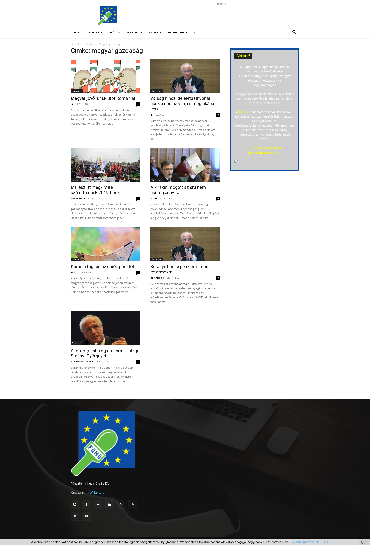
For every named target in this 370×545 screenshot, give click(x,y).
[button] (294, 33)
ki (72, 104)
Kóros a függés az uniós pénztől (102, 266)
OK (326, 542)
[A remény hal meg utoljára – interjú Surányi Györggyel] (105, 328)
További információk (304, 542)
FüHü (78, 32)
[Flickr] (98, 504)
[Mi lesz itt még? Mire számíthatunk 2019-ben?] (105, 165)
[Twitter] (75, 516)
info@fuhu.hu (95, 492)
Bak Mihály (78, 198)
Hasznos (77, 90)
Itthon (93, 32)
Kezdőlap (76, 44)
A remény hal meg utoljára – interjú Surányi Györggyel (105, 353)
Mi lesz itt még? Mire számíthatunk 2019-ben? (95, 190)
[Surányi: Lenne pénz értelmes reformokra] (185, 244)
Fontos (76, 179)
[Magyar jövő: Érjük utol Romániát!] (105, 76)
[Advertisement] (221, 15)
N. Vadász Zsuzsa (82, 361)
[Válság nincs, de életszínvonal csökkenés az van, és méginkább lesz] (185, 76)
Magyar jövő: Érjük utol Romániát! (103, 98)
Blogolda (176, 32)
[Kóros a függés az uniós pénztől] (105, 244)
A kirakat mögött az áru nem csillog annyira (178, 190)
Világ (113, 32)
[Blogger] (75, 504)
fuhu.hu (244, 112)
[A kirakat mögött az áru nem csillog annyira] (185, 165)
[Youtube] (86, 516)
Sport (153, 32)
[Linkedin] (109, 504)
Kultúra (132, 32)
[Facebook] (86, 504)
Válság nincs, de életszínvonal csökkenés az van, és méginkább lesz (182, 104)
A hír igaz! (243, 55)
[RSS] (132, 504)
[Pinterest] (121, 504)
